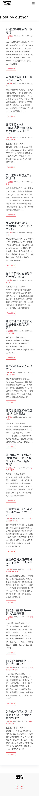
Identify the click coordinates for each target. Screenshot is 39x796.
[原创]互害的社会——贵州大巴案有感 (18, 612)
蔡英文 (8, 282)
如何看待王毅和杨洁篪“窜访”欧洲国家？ (19, 412)
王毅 (8, 419)
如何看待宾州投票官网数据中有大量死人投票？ (19, 324)
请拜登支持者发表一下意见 (19, 31)
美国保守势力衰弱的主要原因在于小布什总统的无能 (19, 226)
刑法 (16, 521)
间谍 (7, 724)
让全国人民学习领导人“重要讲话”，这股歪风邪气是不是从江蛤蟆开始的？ (19, 459)
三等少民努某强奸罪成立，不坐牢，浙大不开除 (19, 512)
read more (11, 69)
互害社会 (14, 670)
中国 (29, 617)
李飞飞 (11, 724)
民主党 (8, 333)
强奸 (9, 521)
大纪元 (13, 140)
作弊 (12, 333)
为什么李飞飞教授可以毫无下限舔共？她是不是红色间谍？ (19, 714)
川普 (7, 38)
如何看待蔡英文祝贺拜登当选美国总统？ (19, 275)
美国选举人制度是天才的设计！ (19, 177)
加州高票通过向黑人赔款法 (19, 367)
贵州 (9, 619)
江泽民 (11, 470)
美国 (7, 86)
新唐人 (8, 140)
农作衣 (10, 36)
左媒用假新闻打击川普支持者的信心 (19, 78)
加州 (13, 375)
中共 (30, 721)
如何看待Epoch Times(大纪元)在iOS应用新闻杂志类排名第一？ (19, 129)
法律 (12, 521)
